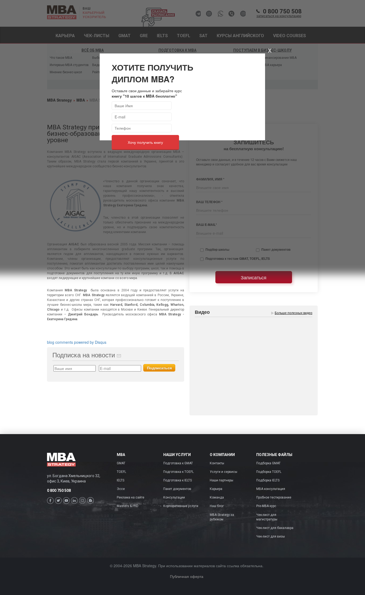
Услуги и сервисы (223, 472)
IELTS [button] (162, 35)
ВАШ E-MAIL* (206, 224)
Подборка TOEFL (268, 472)
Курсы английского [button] (240, 35)
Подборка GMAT (268, 463)
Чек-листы (96, 35)
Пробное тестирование (273, 497)
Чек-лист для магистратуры (266, 517)
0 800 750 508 (279, 13)
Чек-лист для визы (270, 536)
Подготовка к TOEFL (178, 472)
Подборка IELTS (267, 480)
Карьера (65, 35)
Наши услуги (177, 455)
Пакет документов (275, 249)
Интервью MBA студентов (69, 65)
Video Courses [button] (289, 35)
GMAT (121, 463)
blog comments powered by (76, 342)
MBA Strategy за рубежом (222, 517)
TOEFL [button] (183, 35)
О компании (222, 455)
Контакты (217, 463)
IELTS (120, 480)
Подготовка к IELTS (177, 480)
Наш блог (217, 506)
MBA (80, 100)
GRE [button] (144, 35)
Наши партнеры (221, 480)
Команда (217, 497)
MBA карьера (272, 65)
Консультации (174, 497)
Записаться (253, 277)
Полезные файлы (274, 455)
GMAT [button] (124, 35)
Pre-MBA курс (266, 506)
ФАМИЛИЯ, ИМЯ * (210, 179)
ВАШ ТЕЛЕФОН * (209, 202)
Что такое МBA (61, 58)
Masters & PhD (127, 506)
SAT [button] (203, 35)
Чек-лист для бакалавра (274, 528)
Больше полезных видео (293, 312)
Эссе (121, 489)
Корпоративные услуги (180, 506)
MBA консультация (270, 489)
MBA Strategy (59, 100)
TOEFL (121, 472)
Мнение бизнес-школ (66, 72)
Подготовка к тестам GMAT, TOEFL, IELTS (237, 258)
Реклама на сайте (130, 497)
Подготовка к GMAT (178, 463)
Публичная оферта (186, 576)
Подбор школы (217, 249)
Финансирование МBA (279, 58)
